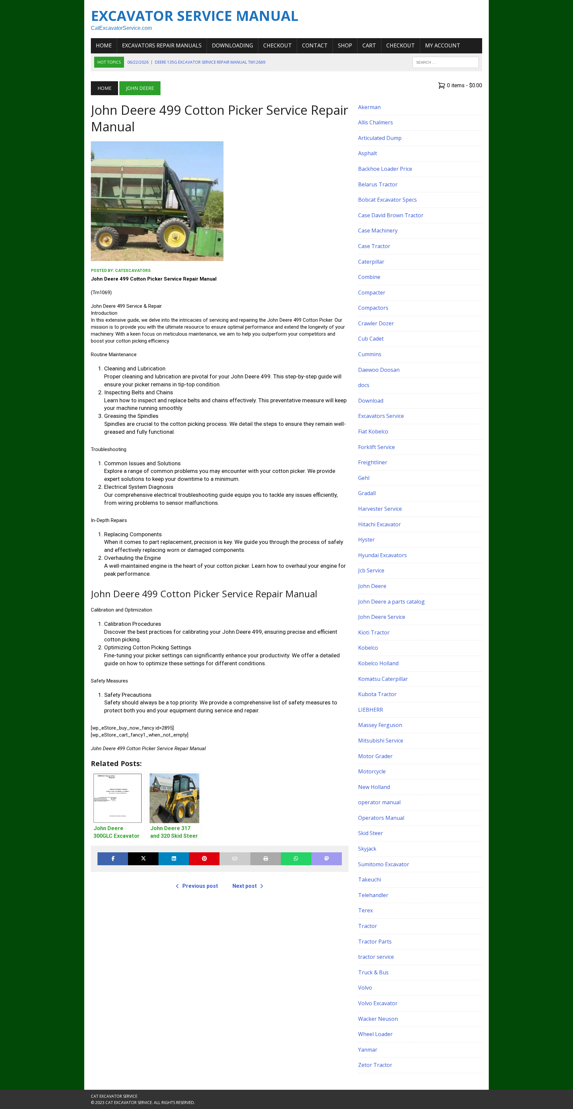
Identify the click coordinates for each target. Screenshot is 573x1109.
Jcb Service (371, 570)
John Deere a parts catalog (391, 601)
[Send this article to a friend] (235, 858)
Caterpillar (371, 261)
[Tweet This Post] (143, 858)
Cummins (369, 354)
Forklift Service (376, 447)
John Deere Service (381, 616)
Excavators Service (381, 416)
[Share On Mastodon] (326, 858)
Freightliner (372, 462)
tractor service (376, 956)
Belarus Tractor (378, 184)
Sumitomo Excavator (383, 864)
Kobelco (368, 647)
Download (370, 400)
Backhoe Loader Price (385, 168)
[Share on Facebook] (112, 858)
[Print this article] (265, 858)
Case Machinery (378, 230)
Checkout (277, 45)
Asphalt (367, 153)
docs (363, 385)
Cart (369, 45)
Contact (315, 45)
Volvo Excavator (378, 1003)
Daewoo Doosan (379, 369)
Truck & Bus (373, 972)
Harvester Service (380, 508)
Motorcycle (372, 771)
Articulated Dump (380, 138)
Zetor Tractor (375, 1065)
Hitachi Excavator (379, 524)
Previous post (200, 886)
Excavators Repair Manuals (162, 45)
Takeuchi (369, 879)
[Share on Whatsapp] (296, 858)
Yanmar (367, 1049)
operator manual (379, 802)
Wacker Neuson (378, 1018)
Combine (369, 277)
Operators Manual (381, 817)
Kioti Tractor (374, 632)
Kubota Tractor (377, 694)
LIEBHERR (370, 709)
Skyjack (367, 848)
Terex (365, 910)
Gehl (363, 478)
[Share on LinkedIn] (174, 858)
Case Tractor (374, 246)
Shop (345, 45)
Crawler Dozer (376, 323)
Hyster (366, 539)
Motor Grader (375, 756)
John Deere (372, 586)
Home (104, 45)
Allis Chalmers (375, 122)
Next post (244, 886)
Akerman (369, 107)
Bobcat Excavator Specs (387, 199)
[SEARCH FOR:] (446, 61)
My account (442, 45)
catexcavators (133, 270)
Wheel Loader (375, 1034)
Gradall (367, 493)
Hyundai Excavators (382, 555)
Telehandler (373, 895)
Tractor (367, 926)
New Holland (374, 787)
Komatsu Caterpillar (383, 679)
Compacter (371, 292)
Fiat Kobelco (373, 431)
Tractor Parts (375, 941)
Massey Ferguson (380, 725)
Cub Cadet (371, 338)
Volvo (365, 987)
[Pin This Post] (204, 858)
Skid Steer (370, 833)
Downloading (232, 45)
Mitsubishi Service (380, 740)
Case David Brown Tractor (390, 215)
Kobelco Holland (378, 663)
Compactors (373, 307)
